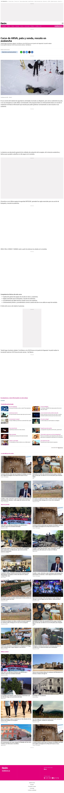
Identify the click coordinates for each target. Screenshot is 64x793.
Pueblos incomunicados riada (38, 1)
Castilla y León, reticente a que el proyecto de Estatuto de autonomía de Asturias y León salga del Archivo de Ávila (16, 499)
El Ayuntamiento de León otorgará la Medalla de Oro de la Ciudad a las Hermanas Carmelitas (16, 743)
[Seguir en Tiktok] (54, 778)
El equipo (32, 784)
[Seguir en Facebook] (47, 778)
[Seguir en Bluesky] (44, 778)
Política (8, 26)
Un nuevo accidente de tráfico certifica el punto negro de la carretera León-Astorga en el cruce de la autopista (47, 499)
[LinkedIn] (32, 52)
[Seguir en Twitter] (46, 778)
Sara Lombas (3, 577)
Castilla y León (38, 26)
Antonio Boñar (35, 697)
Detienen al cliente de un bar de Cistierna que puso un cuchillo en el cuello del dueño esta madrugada (47, 646)
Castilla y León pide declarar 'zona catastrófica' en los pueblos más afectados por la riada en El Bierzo (46, 549)
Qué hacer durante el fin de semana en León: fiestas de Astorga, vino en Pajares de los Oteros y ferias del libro (47, 598)
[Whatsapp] (21, 52)
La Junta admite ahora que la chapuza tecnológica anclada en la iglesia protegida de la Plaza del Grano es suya (16, 474)
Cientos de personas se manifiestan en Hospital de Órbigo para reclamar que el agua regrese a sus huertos (16, 646)
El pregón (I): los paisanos (39, 695)
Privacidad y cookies (32, 786)
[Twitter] (29, 52)
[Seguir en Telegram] (49, 778)
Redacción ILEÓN (36, 501)
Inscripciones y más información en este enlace (14, 398)
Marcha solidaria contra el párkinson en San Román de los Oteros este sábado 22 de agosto (16, 719)
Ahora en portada (5, 504)
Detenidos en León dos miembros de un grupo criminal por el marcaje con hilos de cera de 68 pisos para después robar (47, 475)
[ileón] (9, 768)
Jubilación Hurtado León (54, 1)
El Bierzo (32, 26)
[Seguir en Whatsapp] (56, 778)
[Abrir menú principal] (62, 23)
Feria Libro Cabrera (11, 1)
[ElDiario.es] (58, 26)
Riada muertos (45, 1)
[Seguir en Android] (44, 769)
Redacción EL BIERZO (5, 552)
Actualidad (4, 26)
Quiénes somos (32, 782)
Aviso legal (32, 788)
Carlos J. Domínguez (4, 476)
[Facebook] (24, 52)
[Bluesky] (27, 52)
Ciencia (21, 26)
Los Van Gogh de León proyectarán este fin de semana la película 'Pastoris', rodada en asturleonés (47, 719)
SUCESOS (49, 1)
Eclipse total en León (61, 1)
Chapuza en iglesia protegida (24, 1)
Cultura (12, 26)
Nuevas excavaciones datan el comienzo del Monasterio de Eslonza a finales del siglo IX (48, 672)
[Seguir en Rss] (58, 778)
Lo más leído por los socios (7, 453)
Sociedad (17, 26)
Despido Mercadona (31, 1)
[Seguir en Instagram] (50, 778)
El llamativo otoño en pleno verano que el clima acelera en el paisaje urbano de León (16, 598)
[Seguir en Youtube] (53, 778)
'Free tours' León (16, 1)
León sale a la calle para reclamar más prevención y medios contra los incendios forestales (14, 525)
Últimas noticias (5, 651)
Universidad (27, 26)
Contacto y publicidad (32, 790)
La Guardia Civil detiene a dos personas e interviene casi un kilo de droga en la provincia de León (15, 696)
